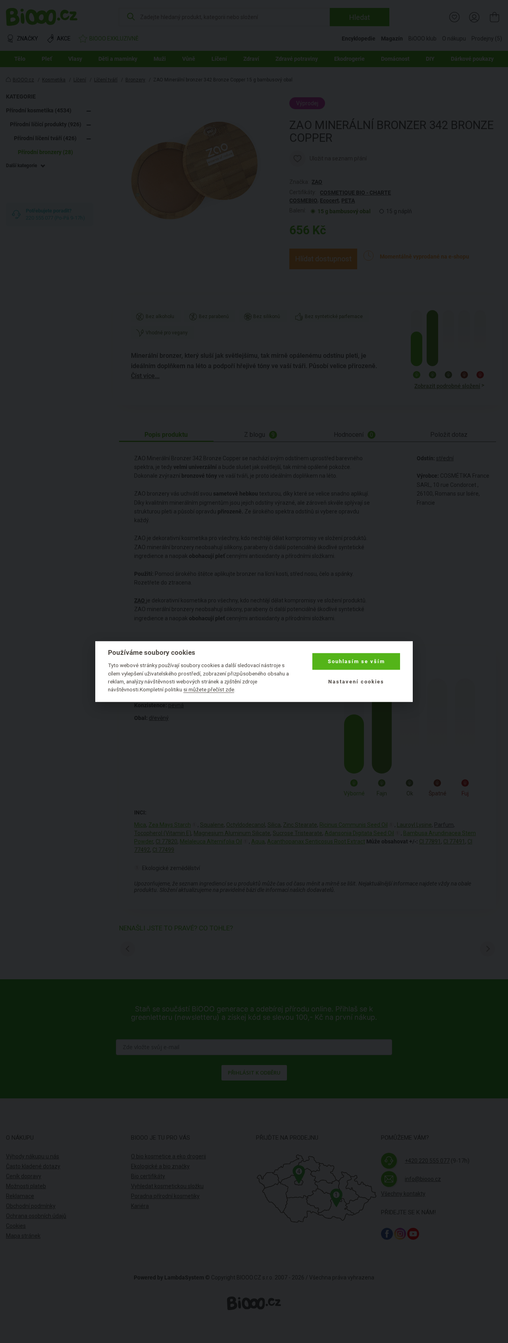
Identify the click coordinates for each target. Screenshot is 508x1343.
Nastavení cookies (356, 681)
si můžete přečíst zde (208, 689)
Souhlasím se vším (356, 661)
